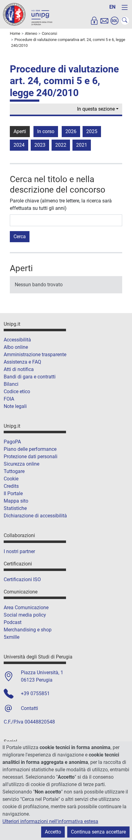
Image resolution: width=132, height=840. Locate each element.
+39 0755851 (35, 693)
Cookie (11, 479)
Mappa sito (16, 501)
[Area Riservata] (94, 21)
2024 (19, 145)
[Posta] (104, 21)
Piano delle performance (30, 449)
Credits (11, 486)
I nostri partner (19, 551)
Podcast (12, 622)
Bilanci (11, 384)
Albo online (16, 347)
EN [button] (112, 7)
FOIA (9, 399)
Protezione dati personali (30, 456)
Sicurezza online (21, 464)
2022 (60, 145)
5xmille (11, 637)
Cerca (20, 236)
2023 (39, 145)
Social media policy (25, 615)
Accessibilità (17, 340)
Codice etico (17, 391)
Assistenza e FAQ (22, 362)
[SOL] (114, 21)
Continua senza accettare (98, 832)
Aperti (20, 131)
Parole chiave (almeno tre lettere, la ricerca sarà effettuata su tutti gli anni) (61, 204)
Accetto (53, 832)
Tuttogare (14, 471)
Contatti (29, 708)
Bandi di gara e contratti (30, 377)
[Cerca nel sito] (125, 21)
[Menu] (124, 7)
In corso (45, 131)
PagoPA (12, 442)
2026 (70, 131)
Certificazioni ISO (22, 579)
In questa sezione (96, 109)
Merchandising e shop (28, 630)
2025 (91, 131)
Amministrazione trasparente (35, 354)
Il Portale (13, 493)
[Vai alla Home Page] (27, 14)
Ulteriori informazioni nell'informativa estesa (50, 821)
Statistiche (15, 508)
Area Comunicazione (26, 607)
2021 (81, 145)
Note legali (15, 406)
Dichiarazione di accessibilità (35, 516)
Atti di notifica (19, 369)
